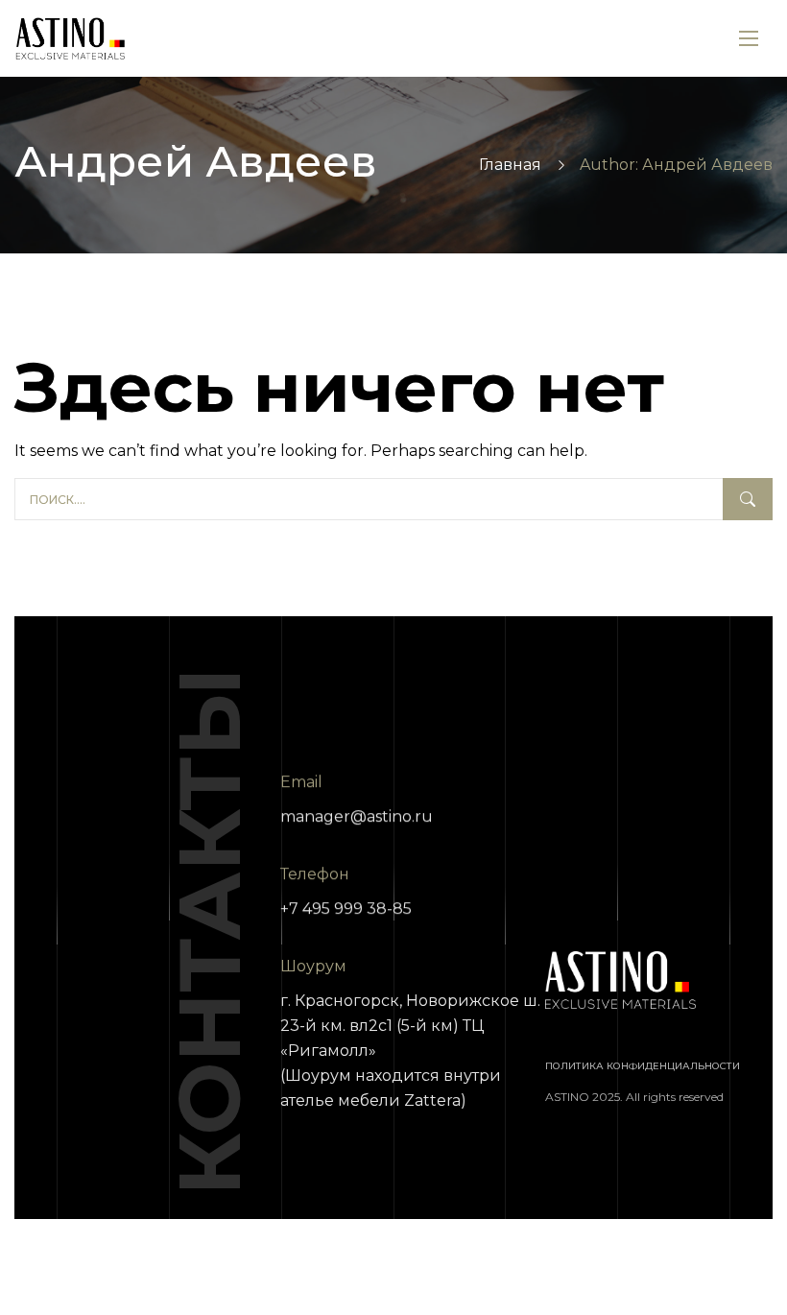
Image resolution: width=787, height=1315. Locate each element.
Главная (510, 164)
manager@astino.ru (356, 816)
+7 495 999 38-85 (346, 908)
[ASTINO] (70, 38)
